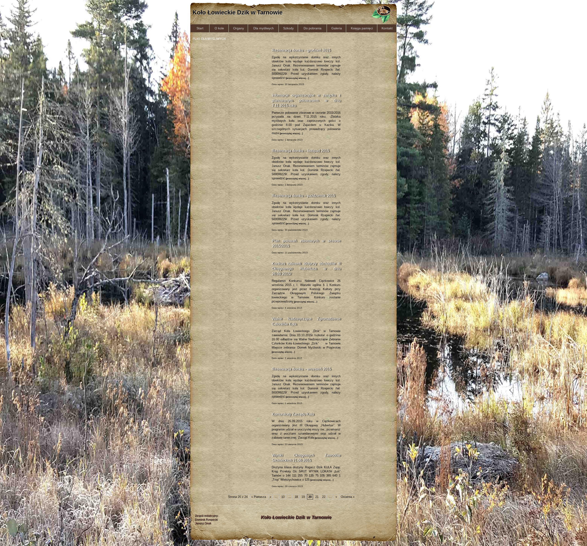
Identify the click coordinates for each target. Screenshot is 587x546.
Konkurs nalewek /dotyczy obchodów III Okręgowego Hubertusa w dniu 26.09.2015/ (306, 269)
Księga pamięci (362, 28)
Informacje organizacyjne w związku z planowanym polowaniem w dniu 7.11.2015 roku (306, 100)
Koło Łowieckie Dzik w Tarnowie (237, 12)
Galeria (336, 28)
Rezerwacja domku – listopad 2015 (300, 151)
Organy (238, 28)
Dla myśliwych (263, 28)
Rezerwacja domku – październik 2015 (303, 196)
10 (283, 497)
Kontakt (387, 28)
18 (296, 497)
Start (200, 28)
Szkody (288, 28)
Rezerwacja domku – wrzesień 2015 (301, 369)
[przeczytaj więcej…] (297, 78)
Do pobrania (312, 28)
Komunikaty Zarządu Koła (293, 414)
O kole (219, 28)
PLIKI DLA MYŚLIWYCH (209, 39)
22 (323, 497)
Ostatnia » (347, 497)
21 (316, 497)
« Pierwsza (258, 497)
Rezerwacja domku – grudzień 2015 (301, 50)
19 (303, 497)
